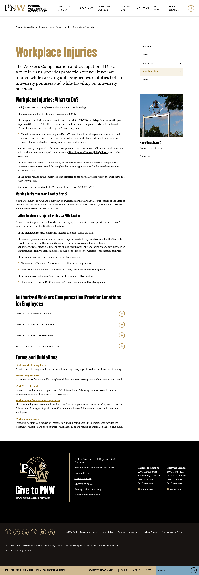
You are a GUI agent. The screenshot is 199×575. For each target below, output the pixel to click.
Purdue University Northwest (35, 570)
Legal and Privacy (149, 532)
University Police (83, 484)
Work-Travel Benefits (27, 386)
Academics (86, 8)
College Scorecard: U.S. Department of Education (94, 461)
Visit (124, 570)
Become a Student (64, 8)
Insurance (146, 46)
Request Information (102, 570)
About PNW (158, 8)
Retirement (147, 63)
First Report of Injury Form (31, 365)
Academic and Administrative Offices (94, 467)
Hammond (147, 489)
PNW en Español (174, 8)
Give (148, 570)
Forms (145, 79)
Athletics (143, 8)
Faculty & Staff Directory (87, 489)
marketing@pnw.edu (109, 545)
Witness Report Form (30, 166)
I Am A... (163, 570)
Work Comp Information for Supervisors (38, 400)
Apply (136, 570)
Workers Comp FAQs (27, 419)
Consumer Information (127, 532)
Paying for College (104, 8)
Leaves (145, 54)
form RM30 (44, 269)
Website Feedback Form (87, 494)
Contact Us (145, 156)
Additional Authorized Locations (38, 346)
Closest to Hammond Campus (35, 313)
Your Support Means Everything (33, 497)
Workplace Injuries (150, 71)
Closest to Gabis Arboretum (34, 335)
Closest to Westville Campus (35, 324)
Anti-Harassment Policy (172, 532)
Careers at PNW (82, 478)
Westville (176, 489)
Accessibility (107, 532)
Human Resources (84, 473)
